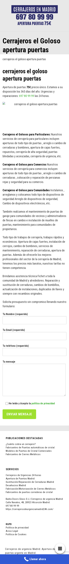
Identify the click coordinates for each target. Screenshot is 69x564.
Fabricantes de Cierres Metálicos (23, 454)
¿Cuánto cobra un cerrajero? (21, 444)
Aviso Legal (12, 531)
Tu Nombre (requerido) (15, 314)
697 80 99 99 (26, 96)
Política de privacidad (17, 527)
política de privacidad (43, 403)
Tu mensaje (9, 361)
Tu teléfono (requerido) (16, 345)
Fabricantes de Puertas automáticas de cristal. (30, 447)
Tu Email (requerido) (14, 330)
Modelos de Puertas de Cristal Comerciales (29, 451)
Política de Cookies (16, 534)
